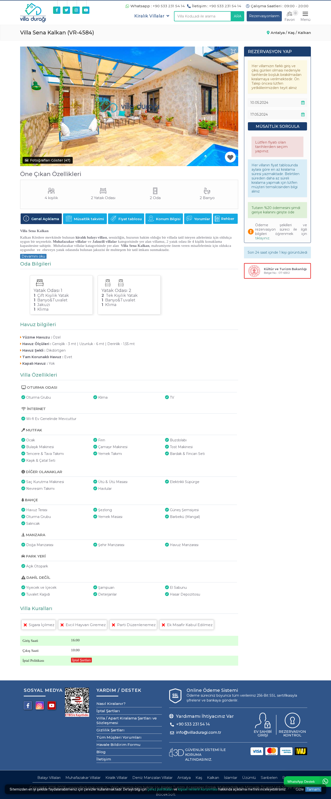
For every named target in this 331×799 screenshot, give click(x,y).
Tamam (313, 789)
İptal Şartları (81, 660)
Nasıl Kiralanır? (111, 703)
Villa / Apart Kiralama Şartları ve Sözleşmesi (126, 720)
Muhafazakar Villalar (83, 777)
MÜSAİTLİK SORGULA (277, 126)
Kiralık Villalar (116, 777)
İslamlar (230, 777)
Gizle (300, 789)
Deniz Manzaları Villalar (152, 777)
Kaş (199, 777)
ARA (237, 16)
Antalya (184, 777)
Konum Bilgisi (168, 219)
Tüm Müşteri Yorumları (119, 737)
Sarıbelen (269, 777)
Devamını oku (33, 256)
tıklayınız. (262, 238)
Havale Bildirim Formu (118, 744)
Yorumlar (201, 219)
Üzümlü (249, 777)
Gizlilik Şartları (110, 730)
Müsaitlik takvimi (88, 219)
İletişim (103, 759)
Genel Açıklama (44, 219)
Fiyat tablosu (130, 219)
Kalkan (213, 777)
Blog (101, 752)
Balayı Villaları (49, 777)
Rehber (227, 219)
